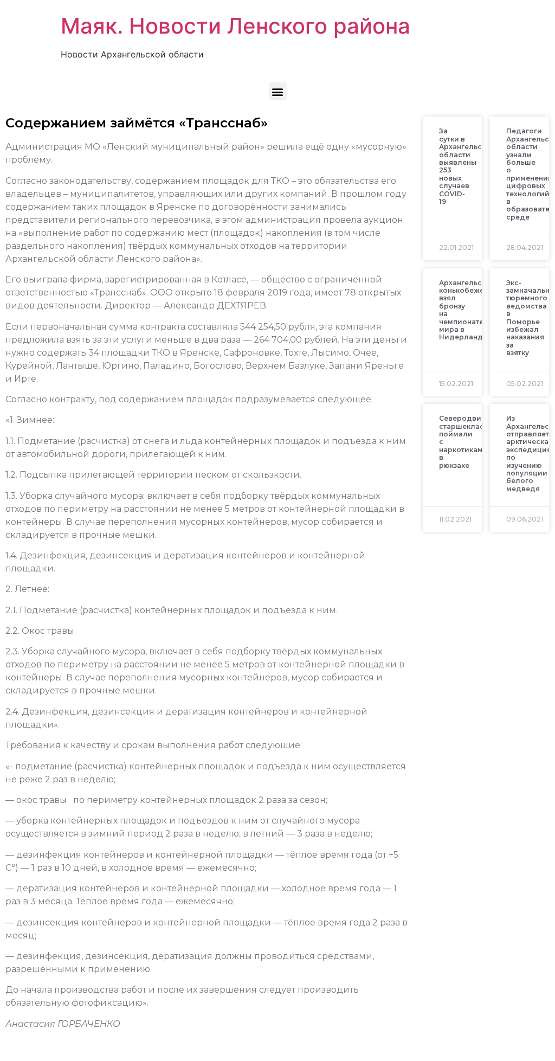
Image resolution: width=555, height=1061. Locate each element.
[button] (278, 91)
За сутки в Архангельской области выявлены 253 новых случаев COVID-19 (467, 166)
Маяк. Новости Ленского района (235, 25)
